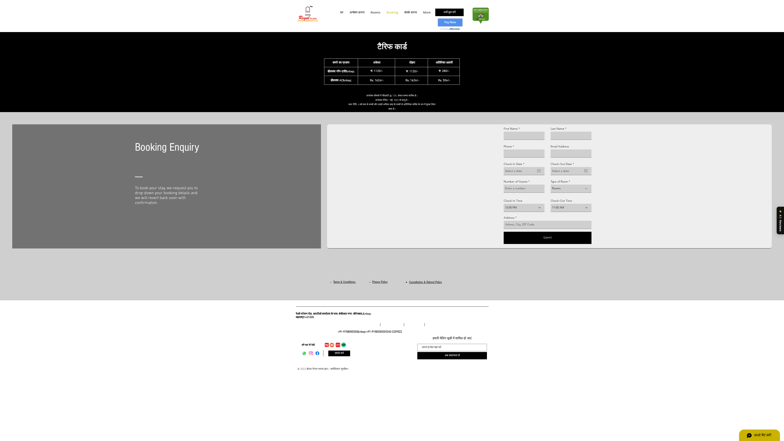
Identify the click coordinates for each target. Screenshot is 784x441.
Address (509, 217)
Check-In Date (515, 164)
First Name (511, 128)
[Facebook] (317, 353)
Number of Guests (516, 181)
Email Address (560, 146)
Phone (508, 146)
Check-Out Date (563, 164)
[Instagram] (310, 353)
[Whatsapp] (304, 353)
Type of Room (559, 181)
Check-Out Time (561, 200)
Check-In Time (513, 200)
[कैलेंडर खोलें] (538, 171)
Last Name (557, 128)
